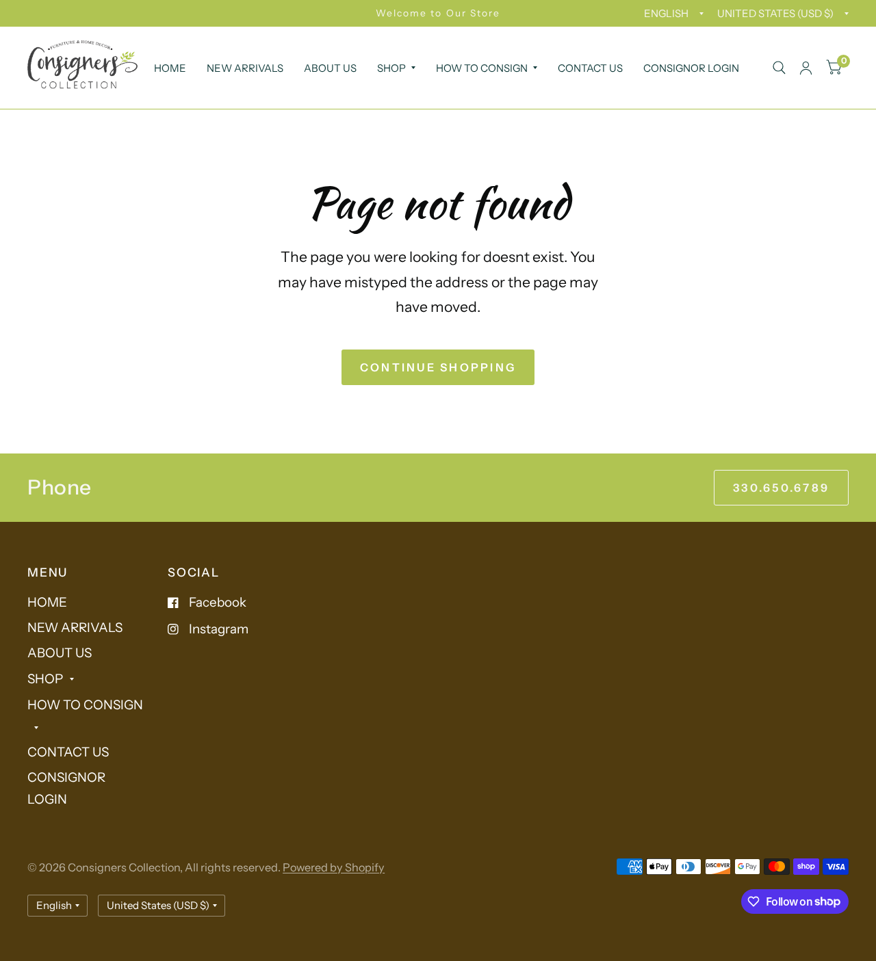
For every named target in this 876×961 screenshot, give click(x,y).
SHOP (391, 68)
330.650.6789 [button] (781, 488)
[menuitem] (170, 68)
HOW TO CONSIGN (482, 68)
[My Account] (806, 68)
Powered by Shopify (334, 867)
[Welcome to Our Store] (438, 13)
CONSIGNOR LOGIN (691, 68)
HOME (170, 68)
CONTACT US (590, 68)
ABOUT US (330, 68)
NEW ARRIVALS (245, 68)
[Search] (779, 68)
